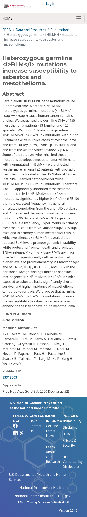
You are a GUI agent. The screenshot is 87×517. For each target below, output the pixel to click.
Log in (50, 3)
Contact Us (35, 428)
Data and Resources (31, 29)
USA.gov (64, 496)
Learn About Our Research (53, 454)
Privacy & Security (69, 443)
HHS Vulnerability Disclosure (73, 462)
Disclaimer (71, 427)
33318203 (9, 377)
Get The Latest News (52, 431)
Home (7, 18)
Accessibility (72, 421)
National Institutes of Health (41, 487)
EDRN (6, 29)
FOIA (66, 434)
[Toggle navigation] (79, 18)
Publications (59, 29)
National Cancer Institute (33, 496)
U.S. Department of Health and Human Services (38, 477)
